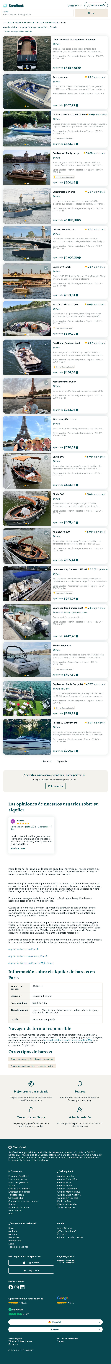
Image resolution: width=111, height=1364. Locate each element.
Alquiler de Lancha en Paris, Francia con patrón (32, 1066)
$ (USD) (54, 1329)
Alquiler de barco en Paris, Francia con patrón (32, 1059)
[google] (63, 1298)
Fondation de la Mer (19, 1207)
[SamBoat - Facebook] (10, 1287)
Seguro (12, 1185)
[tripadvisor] (16, 1309)
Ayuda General (64, 1228)
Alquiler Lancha (65, 1176)
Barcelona (13, 1237)
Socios (60, 1341)
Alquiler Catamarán (67, 1188)
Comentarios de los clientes (23, 1201)
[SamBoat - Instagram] (16, 1287)
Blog (10, 1213)
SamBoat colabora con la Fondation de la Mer (67, 1039)
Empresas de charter (19, 1191)
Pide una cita (55, 786)
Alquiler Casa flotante (69, 1194)
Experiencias (15, 1210)
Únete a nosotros (17, 1179)
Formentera (14, 1240)
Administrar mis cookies (70, 1237)
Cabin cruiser (64, 1201)
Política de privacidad (67, 1338)
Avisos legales (15, 1338)
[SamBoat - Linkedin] (22, 1287)
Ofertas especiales (67, 1204)
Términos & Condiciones (20, 1341)
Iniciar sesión (97, 5)
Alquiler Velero (65, 1185)
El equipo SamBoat (18, 1176)
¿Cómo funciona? (66, 1231)
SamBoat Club (15, 1198)
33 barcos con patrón (43, 1019)
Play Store (33, 1270)
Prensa (12, 1204)
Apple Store (33, 1262)
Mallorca (12, 1231)
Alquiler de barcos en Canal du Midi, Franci (30, 963)
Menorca (12, 1234)
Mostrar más (18, 848)
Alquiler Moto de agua (68, 1191)
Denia (11, 1243)
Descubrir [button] (73, 5)
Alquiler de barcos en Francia (23, 949)
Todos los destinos (18, 1246)
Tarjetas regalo (16, 1194)
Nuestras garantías (18, 1182)
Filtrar (91, 13)
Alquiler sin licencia (67, 1198)
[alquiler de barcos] (13, 5)
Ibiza (11, 1228)
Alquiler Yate (64, 1182)
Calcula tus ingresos (19, 1188)
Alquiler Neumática (67, 1179)
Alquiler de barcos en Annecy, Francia (28, 956)
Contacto (62, 1234)
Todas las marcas (66, 1207)
